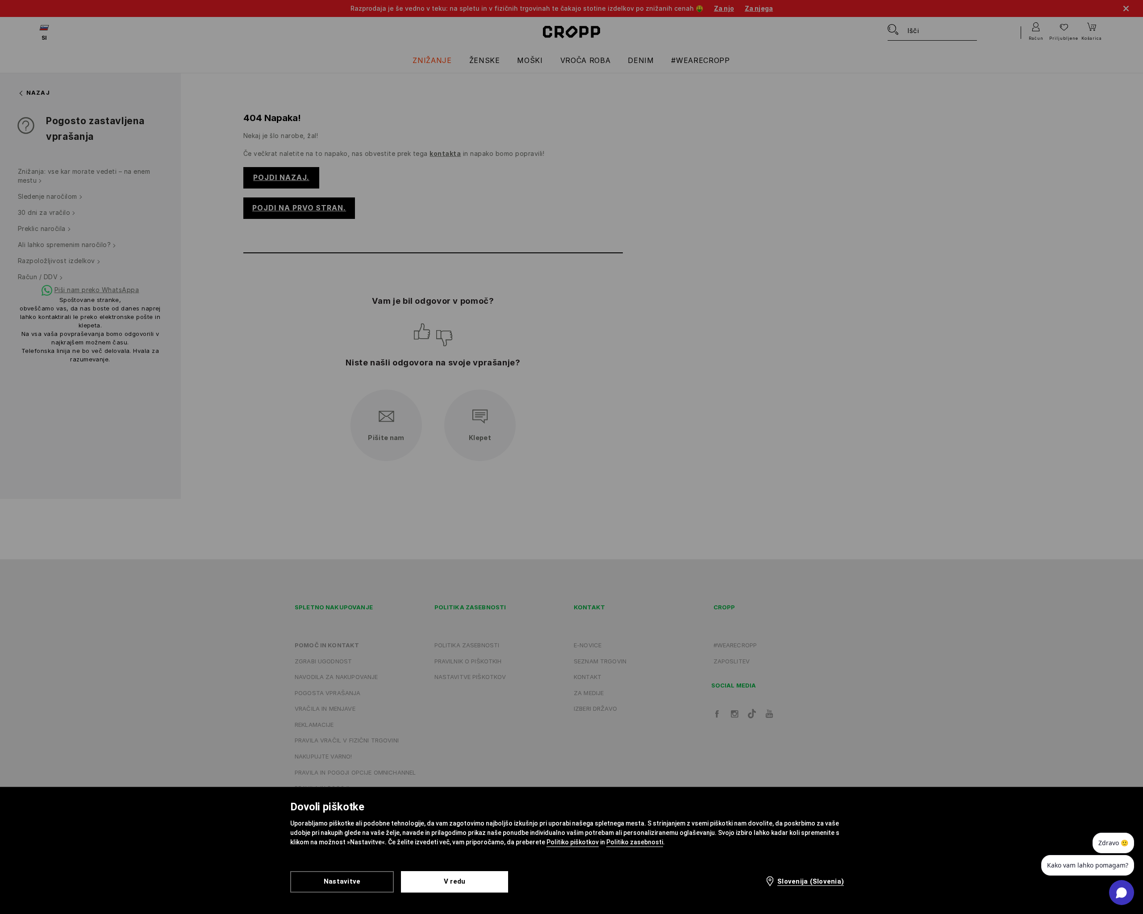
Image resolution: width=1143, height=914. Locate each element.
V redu (455, 881)
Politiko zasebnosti (634, 842)
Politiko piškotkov (572, 842)
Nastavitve (342, 881)
